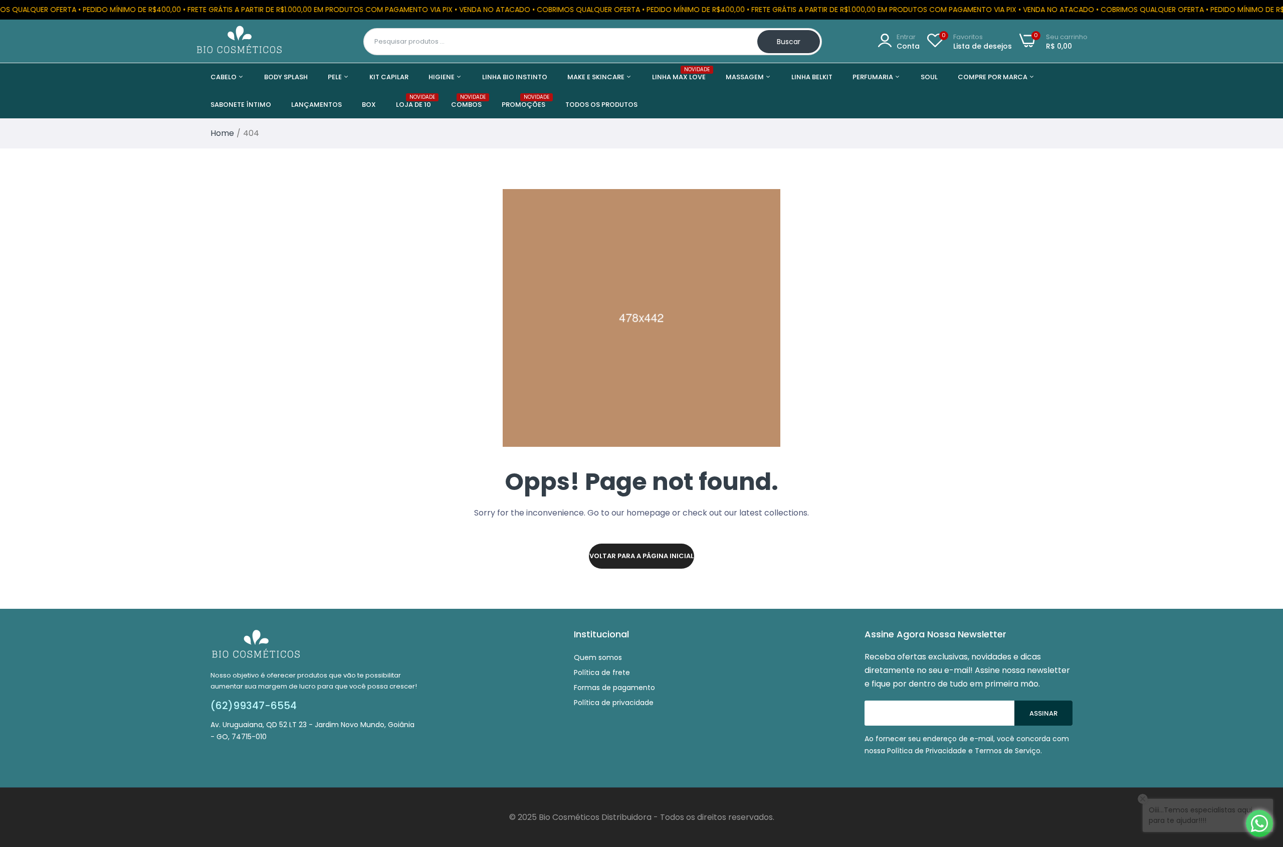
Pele (335, 77)
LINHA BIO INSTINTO (514, 77)
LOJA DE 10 (413, 101)
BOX (369, 104)
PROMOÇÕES (523, 101)
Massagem (745, 77)
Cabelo (224, 77)
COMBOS (466, 101)
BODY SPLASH (286, 77)
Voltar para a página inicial (641, 556)
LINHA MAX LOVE (679, 74)
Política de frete (602, 672)
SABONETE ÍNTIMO (240, 104)
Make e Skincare (596, 77)
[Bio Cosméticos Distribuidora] (239, 41)
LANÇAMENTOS (316, 104)
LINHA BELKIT (811, 77)
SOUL (929, 77)
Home (222, 133)
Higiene (442, 77)
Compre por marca (993, 77)
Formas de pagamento (614, 688)
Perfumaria (873, 77)
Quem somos (598, 657)
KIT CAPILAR (388, 77)
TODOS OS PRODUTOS (601, 104)
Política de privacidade (614, 703)
